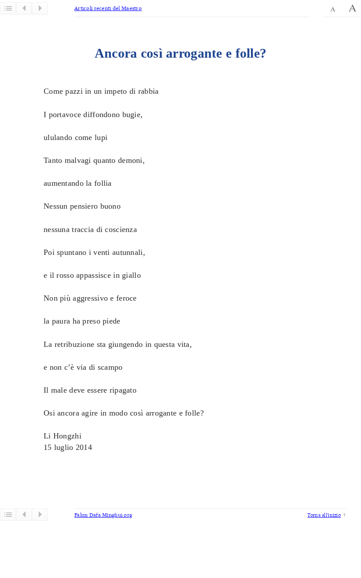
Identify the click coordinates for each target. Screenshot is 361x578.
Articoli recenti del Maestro (108, 8)
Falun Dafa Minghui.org (103, 515)
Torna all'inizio (324, 515)
